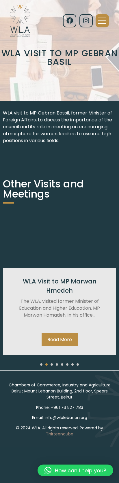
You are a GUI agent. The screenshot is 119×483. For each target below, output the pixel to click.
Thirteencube (59, 434)
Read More (59, 339)
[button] (41, 364)
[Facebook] (69, 20)
